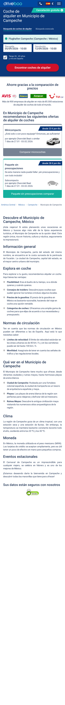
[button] (41, 3)
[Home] (12, 3)
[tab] (17, 28)
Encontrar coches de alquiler (32, 67)
